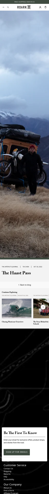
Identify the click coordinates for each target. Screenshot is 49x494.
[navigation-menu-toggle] (3, 7)
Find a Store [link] (9, 490)
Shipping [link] (7, 471)
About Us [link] (8, 488)
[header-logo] (24, 7)
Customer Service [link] (15, 465)
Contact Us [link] (8, 468)
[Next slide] (43, 307)
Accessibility (9, 479)
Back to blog (25, 285)
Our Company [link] (13, 484)
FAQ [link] (5, 476)
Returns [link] (7, 474)
